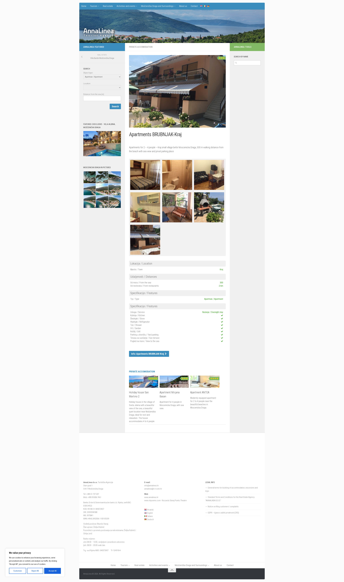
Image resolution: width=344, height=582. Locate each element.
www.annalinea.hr (151, 497)
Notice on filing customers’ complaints (223, 506)
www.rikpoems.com (152, 500)
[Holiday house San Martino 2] (143, 382)
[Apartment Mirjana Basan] (174, 382)
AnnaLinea (98, 31)
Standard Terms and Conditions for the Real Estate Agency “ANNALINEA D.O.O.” (230, 499)
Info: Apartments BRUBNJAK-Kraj (147, 353)
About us (183, 6)
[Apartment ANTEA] (204, 382)
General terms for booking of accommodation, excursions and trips (231, 489)
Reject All (35, 571)
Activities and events (126, 6)
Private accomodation (141, 47)
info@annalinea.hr (151, 485)
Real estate (108, 6)
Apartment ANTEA (199, 392)
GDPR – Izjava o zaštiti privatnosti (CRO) (223, 512)
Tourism (93, 6)
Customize (17, 571)
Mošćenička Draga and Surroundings (157, 6)
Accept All (53, 571)
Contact (194, 6)
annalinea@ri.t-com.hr (153, 489)
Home (83, 6)
